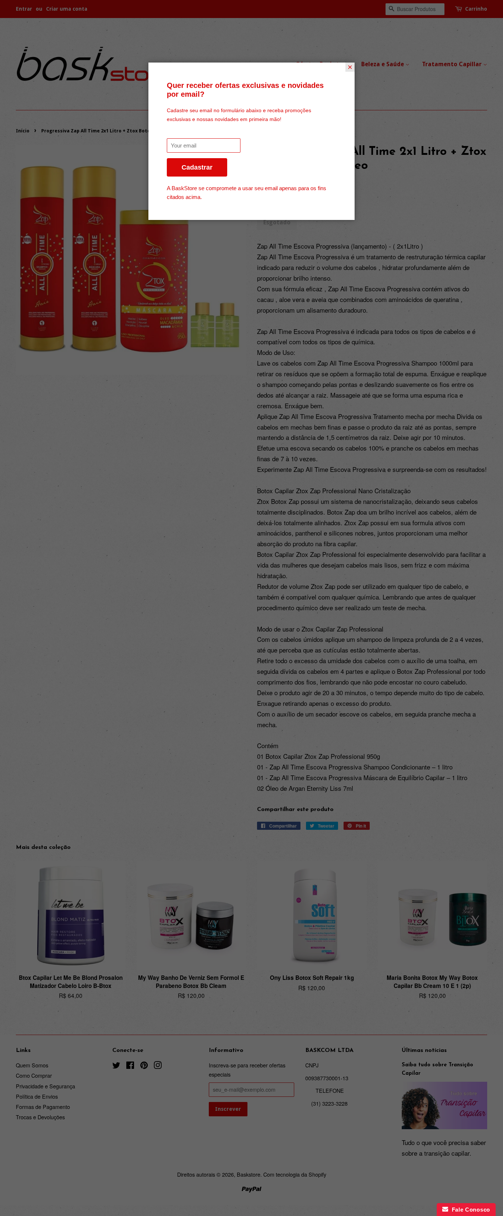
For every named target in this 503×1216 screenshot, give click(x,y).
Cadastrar (197, 167)
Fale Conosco (469, 1209)
